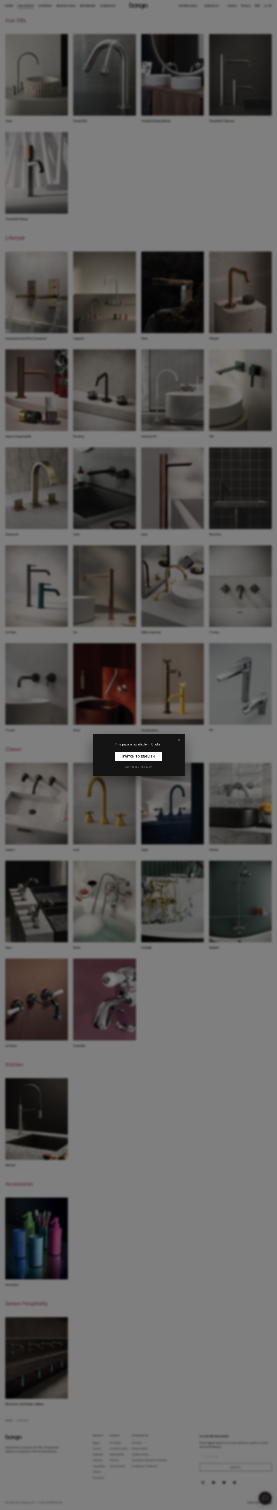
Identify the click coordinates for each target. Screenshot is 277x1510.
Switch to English (138, 756)
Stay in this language (138, 766)
